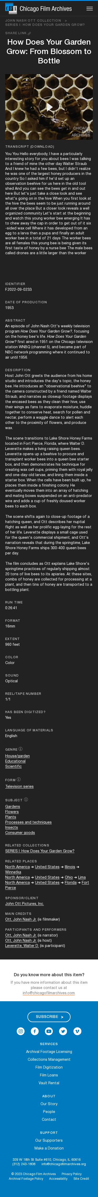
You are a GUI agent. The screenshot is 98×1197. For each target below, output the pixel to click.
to (7, 164)
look (63, 193)
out (82, 189)
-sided (10, 228)
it (84, 223)
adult (80, 233)
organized (13, 213)
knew (19, 169)
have (55, 154)
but (62, 169)
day (59, 164)
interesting (14, 159)
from (78, 228)
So (22, 179)
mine (33, 164)
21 (49, 238)
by (43, 248)
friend (18, 164)
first (74, 198)
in (83, 174)
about (54, 159)
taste (18, 248)
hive (48, 198)
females (23, 243)
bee (59, 218)
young (37, 218)
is (59, 243)
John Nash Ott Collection (36, 20)
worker (49, 218)
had (33, 169)
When (57, 198)
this (28, 218)
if (47, 179)
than (63, 253)
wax (21, 228)
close (54, 193)
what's (11, 198)
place (30, 208)
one (22, 174)
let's (25, 193)
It (81, 218)
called (10, 253)
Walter (68, 164)
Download (42, 146)
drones (22, 253)
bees (64, 159)
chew (14, 223)
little (43, 253)
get (64, 189)
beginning (82, 213)
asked (32, 179)
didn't (73, 169)
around (84, 203)
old (75, 184)
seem (40, 203)
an (72, 179)
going (23, 198)
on (31, 198)
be (53, 203)
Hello (24, 154)
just (33, 193)
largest (44, 174)
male (79, 248)
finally (64, 233)
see (40, 189)
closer (51, 208)
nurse (54, 248)
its (84, 243)
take (41, 193)
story (29, 159)
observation (15, 184)
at (89, 198)
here (57, 184)
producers (71, 174)
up (67, 179)
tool (82, 184)
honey (56, 174)
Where (37, 228)
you (44, 159)
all (7, 208)
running (71, 203)
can (33, 189)
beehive (34, 184)
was (75, 159)
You (8, 154)
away (24, 223)
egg (8, 233)
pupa (46, 233)
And (8, 169)
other (50, 164)
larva (25, 233)
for (37, 159)
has (87, 218)
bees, (53, 169)
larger (53, 253)
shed (9, 189)
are (8, 243)
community (33, 213)
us (50, 184)
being (66, 243)
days (56, 238)
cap (40, 223)
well (86, 208)
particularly (72, 154)
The (65, 238)
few (44, 169)
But (17, 193)
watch (18, 218)
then (34, 233)
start (57, 213)
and (75, 189)
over (14, 208)
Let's (47, 213)
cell (28, 228)
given (76, 243)
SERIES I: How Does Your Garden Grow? (45, 24)
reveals (72, 208)
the (41, 164)
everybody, (39, 154)
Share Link (16, 33)
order (53, 223)
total (37, 238)
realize (84, 169)
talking (85, 159)
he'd (53, 179)
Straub (81, 164)
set (61, 179)
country (12, 179)
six (88, 223)
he (27, 169)
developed (64, 228)
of (26, 164)
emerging (71, 218)
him (42, 179)
